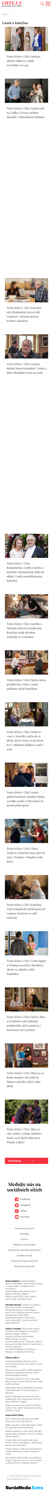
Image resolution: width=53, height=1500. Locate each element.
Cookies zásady (24, 1255)
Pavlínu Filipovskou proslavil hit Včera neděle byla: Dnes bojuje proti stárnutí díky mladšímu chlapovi (23, 1399)
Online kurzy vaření (24, 1228)
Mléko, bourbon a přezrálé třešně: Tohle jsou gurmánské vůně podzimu (23, 1426)
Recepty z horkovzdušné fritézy (19, 1351)
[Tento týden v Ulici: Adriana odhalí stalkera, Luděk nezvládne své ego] (26, 50)
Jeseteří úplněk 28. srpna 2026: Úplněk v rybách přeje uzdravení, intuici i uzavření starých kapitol (24, 1434)
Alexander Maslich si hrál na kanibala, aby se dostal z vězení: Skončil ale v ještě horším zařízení (23, 1381)
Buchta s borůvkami (32, 1344)
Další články (14, 1160)
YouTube (24, 1216)
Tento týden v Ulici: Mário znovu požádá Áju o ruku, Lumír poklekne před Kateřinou (26, 684)
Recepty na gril (25, 1299)
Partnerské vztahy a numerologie (20, 1310)
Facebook (25, 1199)
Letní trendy (10, 1299)
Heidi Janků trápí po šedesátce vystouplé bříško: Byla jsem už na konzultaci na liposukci (23, 1390)
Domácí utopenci (13, 1346)
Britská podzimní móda (28, 1312)
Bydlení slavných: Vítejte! (16, 1294)
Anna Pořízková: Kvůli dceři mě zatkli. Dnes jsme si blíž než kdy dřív (22, 1420)
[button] (42, 3)
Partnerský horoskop (33, 1283)
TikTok (23, 1210)
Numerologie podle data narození (20, 1291)
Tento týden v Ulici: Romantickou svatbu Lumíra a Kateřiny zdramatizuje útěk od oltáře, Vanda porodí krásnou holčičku (25, 571)
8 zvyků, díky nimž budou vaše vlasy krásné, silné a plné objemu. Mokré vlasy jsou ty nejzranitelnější (23, 1442)
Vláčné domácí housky (15, 1339)
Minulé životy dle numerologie (19, 1307)
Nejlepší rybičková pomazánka (19, 1336)
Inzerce (24, 1239)
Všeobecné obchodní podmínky (24, 1250)
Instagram (25, 1204)
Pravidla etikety (28, 1281)
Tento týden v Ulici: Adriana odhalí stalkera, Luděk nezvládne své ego (23, 61)
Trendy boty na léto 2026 (16, 1315)
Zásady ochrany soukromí (24, 1260)
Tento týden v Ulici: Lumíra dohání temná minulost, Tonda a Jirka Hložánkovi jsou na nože (26, 368)
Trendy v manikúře (30, 1304)
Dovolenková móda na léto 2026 (19, 1317)
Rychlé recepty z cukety (16, 1333)
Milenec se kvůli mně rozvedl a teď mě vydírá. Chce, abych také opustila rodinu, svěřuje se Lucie (23, 1408)
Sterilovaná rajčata (30, 1328)
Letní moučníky (29, 1320)
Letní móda (30, 1296)
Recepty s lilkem (33, 1341)
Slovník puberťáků (13, 1283)
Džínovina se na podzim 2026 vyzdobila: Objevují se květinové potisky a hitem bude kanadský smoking (23, 1372)
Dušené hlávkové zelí (14, 1341)
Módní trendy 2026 (14, 1296)
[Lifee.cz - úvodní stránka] (11, 4)
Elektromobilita (12, 1322)
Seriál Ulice (10, 1312)
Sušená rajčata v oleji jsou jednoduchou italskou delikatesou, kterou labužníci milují (23, 1451)
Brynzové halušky (13, 1344)
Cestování (9, 1288)
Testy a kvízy (13, 1286)
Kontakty (24, 1233)
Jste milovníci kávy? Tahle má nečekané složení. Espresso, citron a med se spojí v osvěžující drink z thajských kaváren (24, 1460)
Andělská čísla (27, 1286)
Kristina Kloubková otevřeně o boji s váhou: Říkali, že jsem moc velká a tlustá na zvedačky (23, 1364)
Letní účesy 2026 (13, 1320)
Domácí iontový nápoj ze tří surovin (21, 1331)
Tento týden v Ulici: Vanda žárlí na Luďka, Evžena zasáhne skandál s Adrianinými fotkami (25, 112)
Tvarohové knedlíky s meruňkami (20, 1349)
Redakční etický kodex (24, 1244)
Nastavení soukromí (24, 1266)
